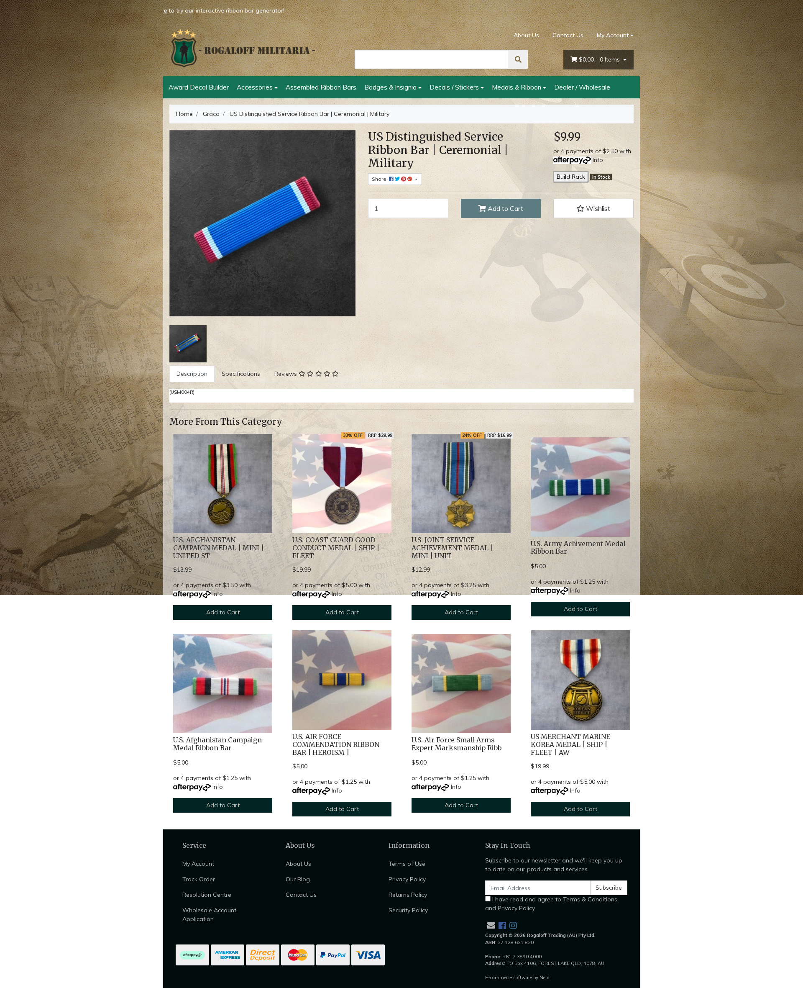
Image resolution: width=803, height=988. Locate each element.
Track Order (198, 879)
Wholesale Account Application (209, 914)
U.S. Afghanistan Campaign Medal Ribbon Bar (217, 744)
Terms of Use (407, 863)
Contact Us (567, 35)
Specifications (241, 373)
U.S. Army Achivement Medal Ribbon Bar (578, 548)
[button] (593, 208)
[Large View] (188, 343)
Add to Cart (504, 208)
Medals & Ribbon (516, 87)
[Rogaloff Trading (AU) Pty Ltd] (242, 48)
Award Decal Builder (199, 87)
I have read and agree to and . (551, 904)
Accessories (255, 87)
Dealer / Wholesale (582, 87)
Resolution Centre (206, 894)
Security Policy (408, 910)
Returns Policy (408, 894)
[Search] (518, 59)
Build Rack (571, 176)
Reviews (286, 373)
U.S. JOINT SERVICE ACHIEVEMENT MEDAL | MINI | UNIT (452, 548)
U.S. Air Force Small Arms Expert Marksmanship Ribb (456, 744)
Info (598, 160)
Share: (380, 179)
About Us (526, 35)
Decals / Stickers (454, 87)
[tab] (192, 374)
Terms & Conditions (590, 899)
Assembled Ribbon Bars (321, 87)
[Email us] (491, 925)
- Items (600, 59)
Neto (545, 977)
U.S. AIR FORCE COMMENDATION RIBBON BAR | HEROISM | (335, 745)
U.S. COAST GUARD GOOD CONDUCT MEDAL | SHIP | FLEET (335, 548)
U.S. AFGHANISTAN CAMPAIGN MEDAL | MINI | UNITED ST (218, 548)
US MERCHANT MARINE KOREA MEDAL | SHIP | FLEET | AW (570, 745)
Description (191, 373)
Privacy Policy (407, 879)
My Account (613, 35)
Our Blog (298, 879)
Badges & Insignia (390, 87)
